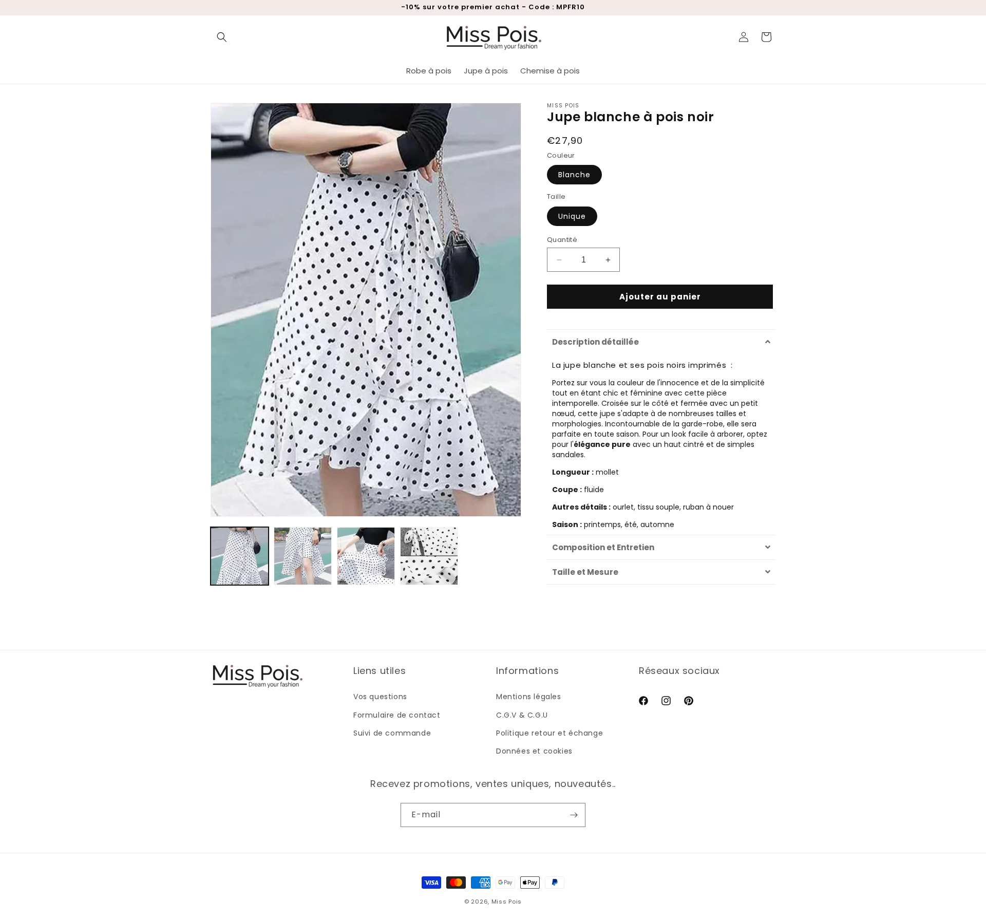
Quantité (562, 240)
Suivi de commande (392, 733)
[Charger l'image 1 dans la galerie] (240, 556)
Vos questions (380, 696)
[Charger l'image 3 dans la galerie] (366, 556)
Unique (572, 216)
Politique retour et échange (549, 733)
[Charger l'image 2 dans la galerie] (303, 556)
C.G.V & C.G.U (522, 715)
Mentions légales (528, 696)
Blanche (574, 175)
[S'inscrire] (573, 815)
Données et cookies (534, 751)
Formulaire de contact (397, 715)
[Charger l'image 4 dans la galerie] (429, 556)
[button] (222, 37)
